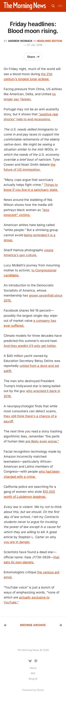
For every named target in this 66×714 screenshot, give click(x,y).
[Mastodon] (35, 660)
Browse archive (33, 625)
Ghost (40, 689)
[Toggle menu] (60, 6)
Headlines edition (49, 40)
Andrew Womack (20, 40)
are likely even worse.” (42, 441)
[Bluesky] (30, 660)
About (33, 667)
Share (31, 56)
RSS (33, 673)
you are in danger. (17, 542)
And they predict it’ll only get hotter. (30, 346)
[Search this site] (53, 6)
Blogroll (33, 678)
